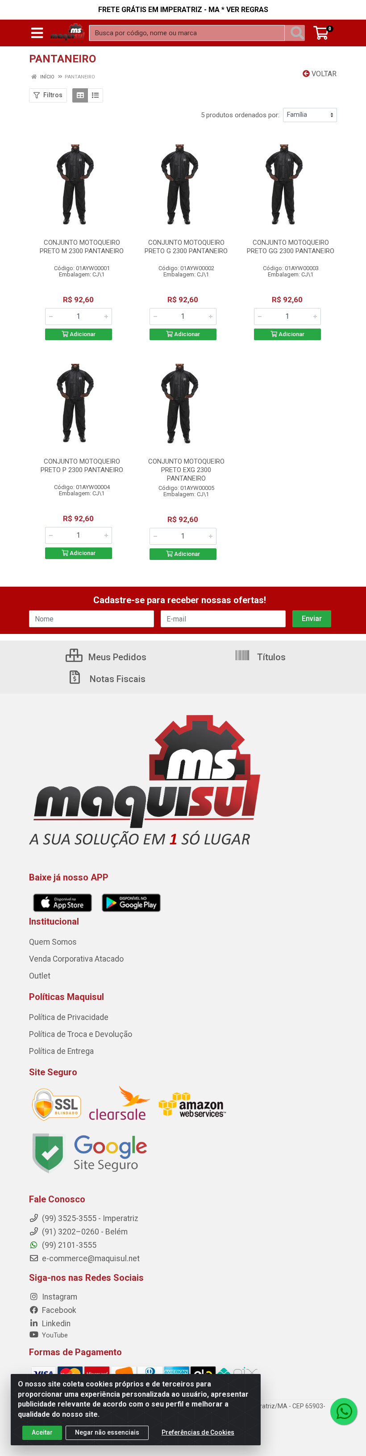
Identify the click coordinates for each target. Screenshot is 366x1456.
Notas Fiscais (116, 679)
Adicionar (82, 334)
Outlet (39, 975)
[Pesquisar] (297, 33)
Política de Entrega (61, 1051)
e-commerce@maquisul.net (90, 1258)
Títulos (270, 657)
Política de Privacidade (68, 1017)
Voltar (323, 74)
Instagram (58, 1296)
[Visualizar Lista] (95, 95)
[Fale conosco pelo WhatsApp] (343, 1411)
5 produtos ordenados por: (240, 115)
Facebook (58, 1310)
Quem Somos (53, 942)
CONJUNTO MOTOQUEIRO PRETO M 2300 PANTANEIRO (82, 247)
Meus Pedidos (116, 657)
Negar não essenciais (107, 1432)
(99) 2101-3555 (68, 1245)
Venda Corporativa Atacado (76, 958)
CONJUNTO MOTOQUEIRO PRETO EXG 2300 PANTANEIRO (186, 469)
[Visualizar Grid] (80, 95)
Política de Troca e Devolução (80, 1034)
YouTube (54, 1335)
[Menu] (37, 33)
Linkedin (55, 1323)
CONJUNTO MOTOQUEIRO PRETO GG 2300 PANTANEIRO (290, 247)
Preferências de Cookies (198, 1432)
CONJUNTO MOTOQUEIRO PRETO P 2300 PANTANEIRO (82, 465)
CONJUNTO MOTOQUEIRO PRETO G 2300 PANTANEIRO (186, 247)
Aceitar (42, 1432)
